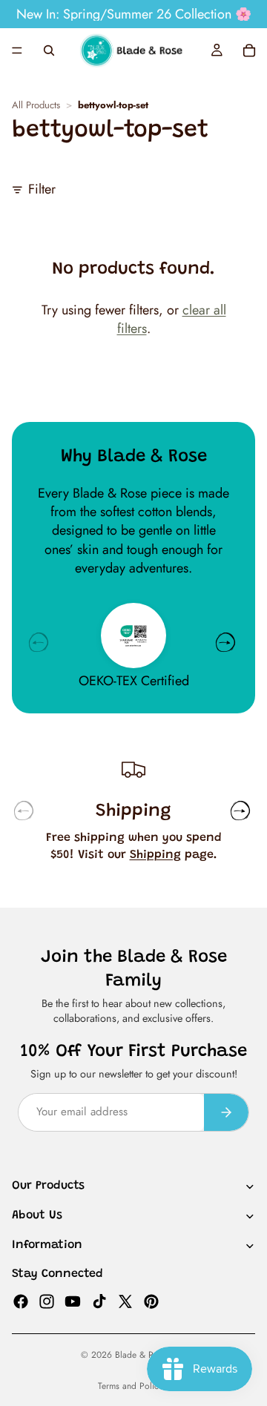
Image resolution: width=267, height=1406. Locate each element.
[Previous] (38, 642)
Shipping (155, 855)
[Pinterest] (151, 1301)
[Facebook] (21, 1301)
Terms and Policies (133, 1386)
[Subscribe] (226, 1112)
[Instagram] (47, 1301)
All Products (36, 105)
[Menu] (17, 50)
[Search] (49, 50)
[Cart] (249, 50)
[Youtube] (73, 1301)
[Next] (225, 642)
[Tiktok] (99, 1301)
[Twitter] (125, 1301)
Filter (42, 189)
